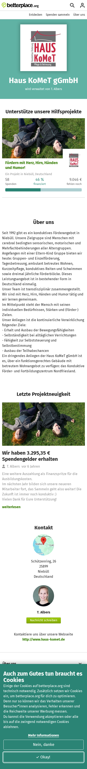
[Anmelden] (82, 5)
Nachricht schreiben (43, 620)
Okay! (45, 757)
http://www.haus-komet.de (43, 639)
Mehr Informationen (43, 735)
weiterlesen (11, 507)
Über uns (79, 15)
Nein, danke (43, 744)
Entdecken (35, 15)
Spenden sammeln (58, 15)
